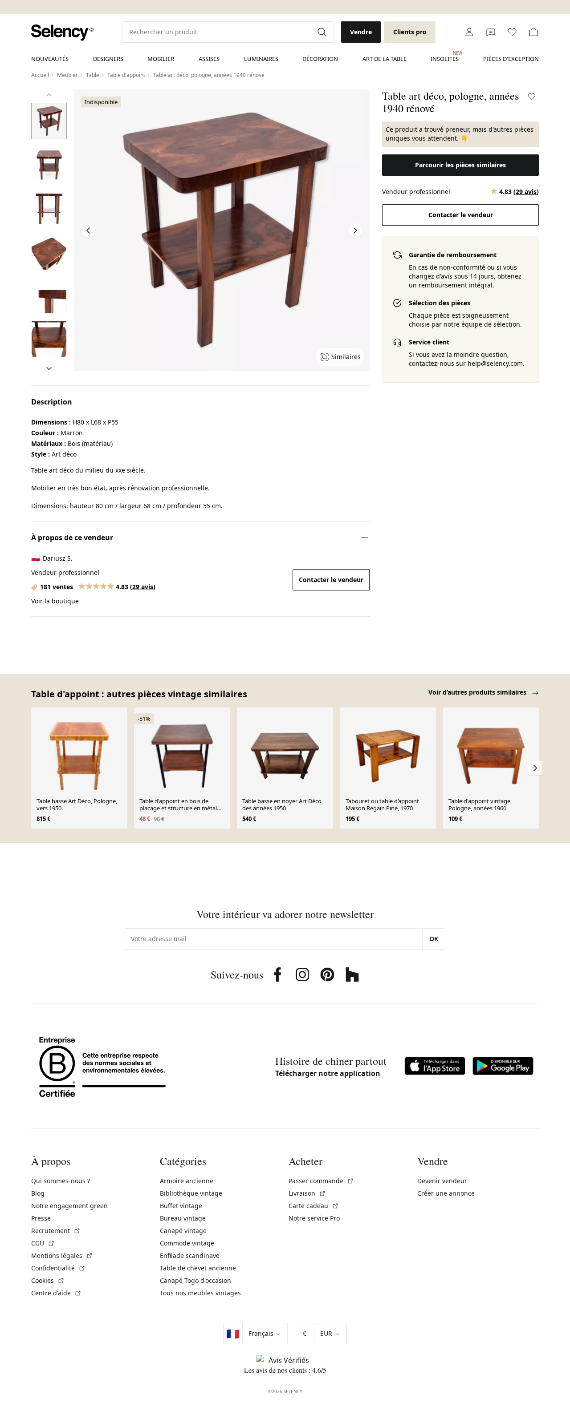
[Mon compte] (469, 32)
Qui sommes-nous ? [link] (60, 1181)
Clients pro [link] (410, 32)
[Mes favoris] (512, 32)
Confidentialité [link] (58, 1268)
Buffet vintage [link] (181, 1205)
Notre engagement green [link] (69, 1205)
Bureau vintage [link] (183, 1218)
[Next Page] (355, 230)
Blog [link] (38, 1193)
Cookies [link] (48, 1280)
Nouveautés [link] (50, 59)
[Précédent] (49, 94)
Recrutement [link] (56, 1230)
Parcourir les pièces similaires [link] (460, 165)
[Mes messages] (490, 32)
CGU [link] (43, 1243)
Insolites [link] (445, 56)
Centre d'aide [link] (56, 1293)
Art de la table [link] (384, 59)
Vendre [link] (361, 32)
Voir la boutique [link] (55, 601)
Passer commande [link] (321, 1181)
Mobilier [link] (160, 59)
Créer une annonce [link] (446, 1193)
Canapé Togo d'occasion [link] (195, 1280)
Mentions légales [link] (62, 1255)
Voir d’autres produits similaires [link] (478, 692)
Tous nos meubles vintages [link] (200, 1293)
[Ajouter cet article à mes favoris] (531, 96)
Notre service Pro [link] (314, 1218)
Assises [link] (209, 59)
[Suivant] (49, 368)
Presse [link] (41, 1218)
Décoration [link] (320, 59)
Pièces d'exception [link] (511, 59)
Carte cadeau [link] (314, 1205)
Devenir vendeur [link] (442, 1181)
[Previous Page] (88, 230)
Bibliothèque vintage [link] (191, 1193)
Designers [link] (108, 59)
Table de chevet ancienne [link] (198, 1268)
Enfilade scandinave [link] (190, 1255)
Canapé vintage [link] (183, 1230)
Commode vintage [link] (187, 1243)
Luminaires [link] (261, 59)
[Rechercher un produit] (323, 32)
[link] (62, 32)
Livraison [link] (307, 1193)
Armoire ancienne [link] (186, 1181)
